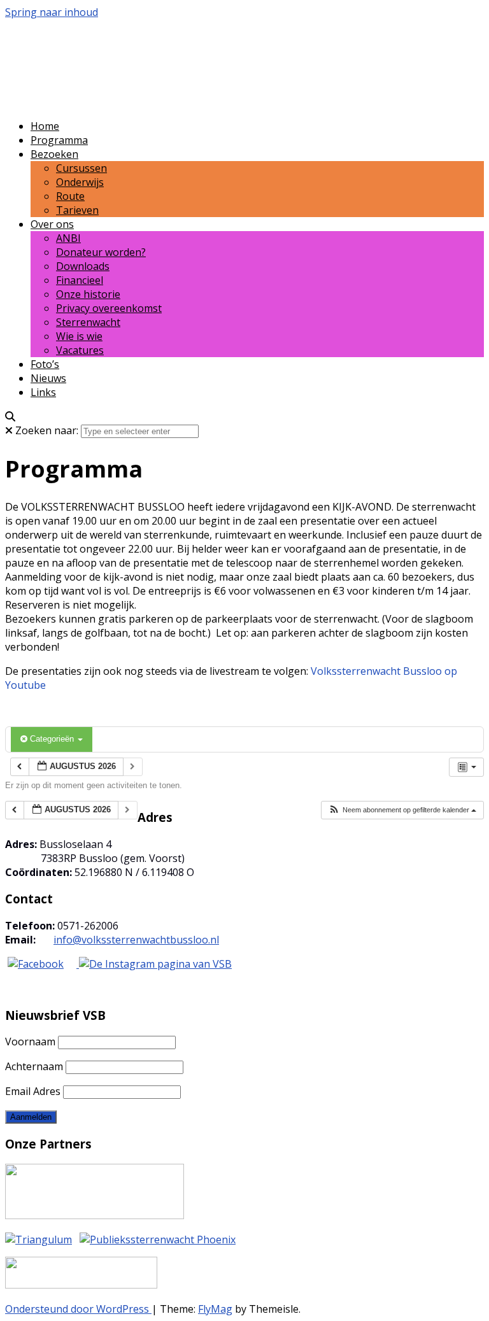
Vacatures (80, 350)
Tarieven (77, 210)
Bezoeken (54, 154)
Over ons (52, 224)
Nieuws (48, 378)
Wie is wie (79, 336)
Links (43, 392)
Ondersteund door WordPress (78, 1309)
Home (45, 126)
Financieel (79, 280)
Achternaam (34, 1066)
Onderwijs (80, 182)
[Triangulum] (38, 1240)
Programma (59, 140)
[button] (402, 810)
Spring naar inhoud (51, 12)
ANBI (68, 238)
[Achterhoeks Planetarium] (94, 1215)
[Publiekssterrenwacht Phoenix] (158, 1240)
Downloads (83, 266)
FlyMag (215, 1309)
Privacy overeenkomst (109, 308)
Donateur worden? (101, 252)
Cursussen (81, 168)
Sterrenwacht (88, 322)
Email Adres (32, 1091)
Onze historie (88, 294)
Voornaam (30, 1042)
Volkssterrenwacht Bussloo (163, 50)
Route (70, 196)
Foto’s (45, 364)
